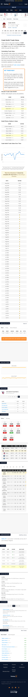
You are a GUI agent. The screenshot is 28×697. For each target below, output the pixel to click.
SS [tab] (13, 466)
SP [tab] (19, 466)
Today (6, 327)
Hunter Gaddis (4, 407)
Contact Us (21, 667)
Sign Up (14, 7)
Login (26, 4)
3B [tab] (10, 466)
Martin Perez (4, 640)
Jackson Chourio (6, 615)
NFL (7, 10)
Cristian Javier (5, 657)
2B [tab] (7, 466)
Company (5, 664)
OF (14, 396)
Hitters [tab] (2, 418)
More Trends (24, 630)
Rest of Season (13, 327)
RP (18, 396)
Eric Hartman (5, 619)
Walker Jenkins (5, 638)
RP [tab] (22, 466)
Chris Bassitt (4, 655)
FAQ (22, 664)
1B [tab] (4, 466)
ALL (8, 605)
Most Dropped (11, 634)
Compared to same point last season (14, 35)
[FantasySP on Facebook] (15, 687)
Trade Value (15, 19)
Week (2, 327)
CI (10, 396)
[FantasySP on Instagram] (12, 687)
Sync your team (18, 0)
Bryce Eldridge (6, 625)
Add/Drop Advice (23, 535)
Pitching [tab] (8, 418)
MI (12, 396)
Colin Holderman (5, 409)
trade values (17, 65)
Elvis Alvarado (5, 659)
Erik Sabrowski (4, 405)
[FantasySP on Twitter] (9, 687)
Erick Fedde (4, 648)
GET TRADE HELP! (9, 70)
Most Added (3, 634)
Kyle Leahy (4, 644)
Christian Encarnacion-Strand (8, 646)
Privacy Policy (14, 670)
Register (5, 667)
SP (16, 396)
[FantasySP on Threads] (19, 687)
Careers (14, 664)
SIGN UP (3, 538)
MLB (16, 10)
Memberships (6, 671)
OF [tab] (16, 466)
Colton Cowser (6, 609)
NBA (11, 10)
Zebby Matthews (5, 653)
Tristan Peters (5, 642)
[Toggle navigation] (2, 4)
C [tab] (1, 466)
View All (25, 323)
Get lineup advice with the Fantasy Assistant (14, 338)
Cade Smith (9, 19)
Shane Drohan (5, 651)
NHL (20, 10)
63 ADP (9, 27)
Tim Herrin (4, 411)
